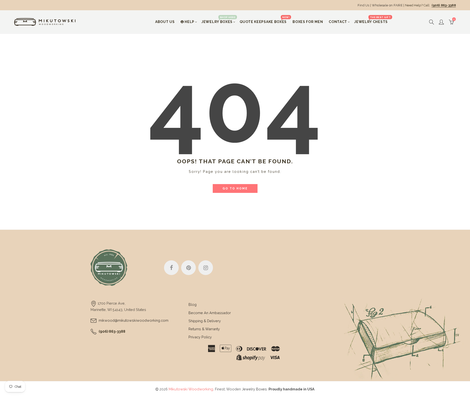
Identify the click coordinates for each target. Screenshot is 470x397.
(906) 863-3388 (444, 5)
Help (189, 22)
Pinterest (188, 267)
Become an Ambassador (209, 313)
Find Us (363, 5)
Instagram (205, 267)
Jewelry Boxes (218, 20)
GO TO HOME (235, 188)
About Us (165, 22)
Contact (338, 22)
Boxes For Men (308, 22)
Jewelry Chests (372, 20)
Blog (192, 304)
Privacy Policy (200, 337)
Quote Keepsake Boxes (265, 20)
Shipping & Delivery (204, 321)
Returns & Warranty (204, 329)
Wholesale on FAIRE (387, 5)
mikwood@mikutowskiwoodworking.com (133, 320)
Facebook (171, 267)
